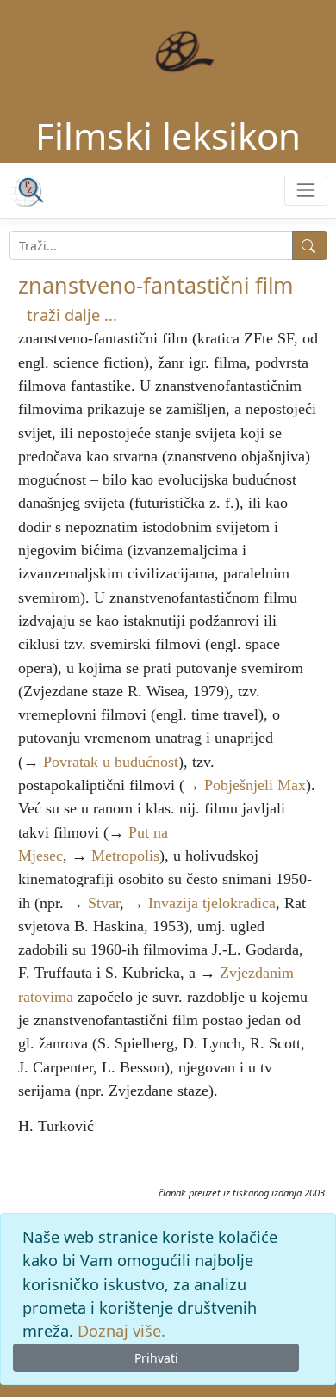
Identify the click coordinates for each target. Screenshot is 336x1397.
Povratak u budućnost (110, 761)
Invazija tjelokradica (212, 903)
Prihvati (156, 1358)
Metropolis (125, 855)
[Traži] (309, 245)
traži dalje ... (72, 315)
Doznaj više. (121, 1330)
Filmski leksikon (168, 135)
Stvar (104, 903)
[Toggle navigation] (305, 191)
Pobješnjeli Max (255, 785)
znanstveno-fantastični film (155, 285)
